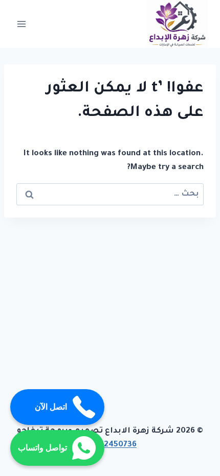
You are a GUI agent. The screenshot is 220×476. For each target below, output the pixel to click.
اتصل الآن (51, 406)
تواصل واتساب (42, 447)
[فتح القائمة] (21, 24)
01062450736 (110, 445)
